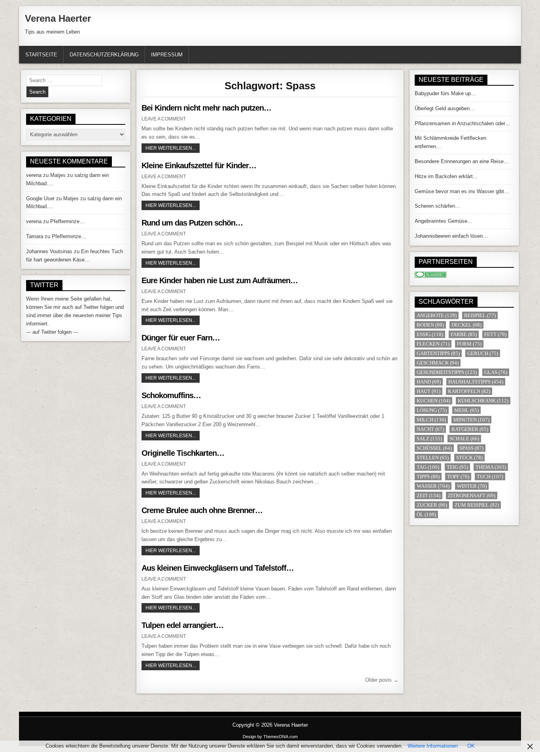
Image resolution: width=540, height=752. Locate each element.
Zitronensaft (471, 495)
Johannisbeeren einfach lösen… (451, 236)
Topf (458, 476)
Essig (430, 334)
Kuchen (433, 401)
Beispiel (480, 315)
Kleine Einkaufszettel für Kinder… (199, 165)
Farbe (464, 334)
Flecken (433, 344)
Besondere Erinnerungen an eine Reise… (462, 161)
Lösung (432, 410)
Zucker (432, 505)
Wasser (433, 486)
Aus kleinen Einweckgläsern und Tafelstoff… (218, 568)
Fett (495, 334)
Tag (428, 467)
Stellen (433, 458)
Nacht (430, 429)
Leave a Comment (164, 119)
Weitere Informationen (433, 746)
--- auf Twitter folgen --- (52, 332)
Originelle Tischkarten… (183, 453)
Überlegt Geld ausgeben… (445, 108)
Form (469, 344)
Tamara (34, 236)
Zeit (428, 495)
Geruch (482, 353)
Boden (430, 325)
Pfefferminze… (67, 221)
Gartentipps (438, 353)
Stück (469, 458)
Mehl (466, 410)
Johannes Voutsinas (49, 251)
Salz (429, 439)
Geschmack (438, 363)
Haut (428, 391)
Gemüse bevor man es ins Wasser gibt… (462, 191)
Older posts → (381, 680)
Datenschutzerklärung (104, 55)
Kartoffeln (469, 391)
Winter (472, 486)
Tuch (490, 476)
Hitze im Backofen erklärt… (446, 176)
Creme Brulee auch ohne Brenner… (202, 510)
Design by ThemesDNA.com (270, 736)
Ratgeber (469, 429)
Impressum (167, 55)
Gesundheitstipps (447, 372)
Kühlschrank (483, 401)
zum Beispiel (477, 505)
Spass (471, 448)
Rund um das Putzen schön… (192, 222)
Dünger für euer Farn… (181, 337)
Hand (429, 382)
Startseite (41, 55)
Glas (495, 372)
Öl (426, 514)
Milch (431, 420)
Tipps (428, 476)
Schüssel (434, 448)
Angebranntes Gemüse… (443, 221)
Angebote (437, 315)
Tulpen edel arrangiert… (182, 625)
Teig (457, 467)
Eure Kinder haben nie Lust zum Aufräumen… (220, 280)
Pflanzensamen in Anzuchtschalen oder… (462, 123)
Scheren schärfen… (437, 206)
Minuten (471, 420)
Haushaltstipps (475, 382)
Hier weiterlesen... (172, 148)
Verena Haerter (58, 18)
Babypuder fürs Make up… (445, 93)
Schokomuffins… (171, 395)
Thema (491, 467)
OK (471, 746)
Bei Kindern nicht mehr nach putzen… (206, 107)
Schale (464, 439)
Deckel (466, 325)
